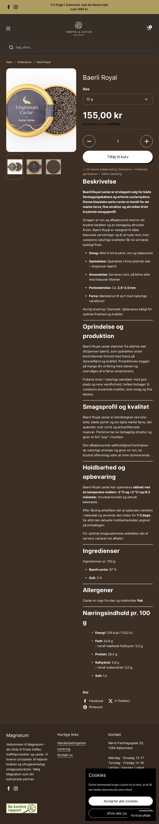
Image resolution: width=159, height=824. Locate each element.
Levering (63, 749)
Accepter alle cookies (121, 801)
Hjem (9, 62)
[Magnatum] (79, 28)
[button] (149, 28)
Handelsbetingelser (71, 743)
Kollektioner (24, 62)
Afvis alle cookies (121, 813)
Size (86, 89)
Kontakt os (65, 755)
